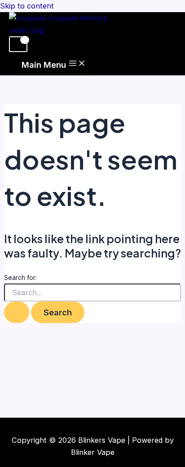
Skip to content (27, 5)
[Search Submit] (16, 312)
